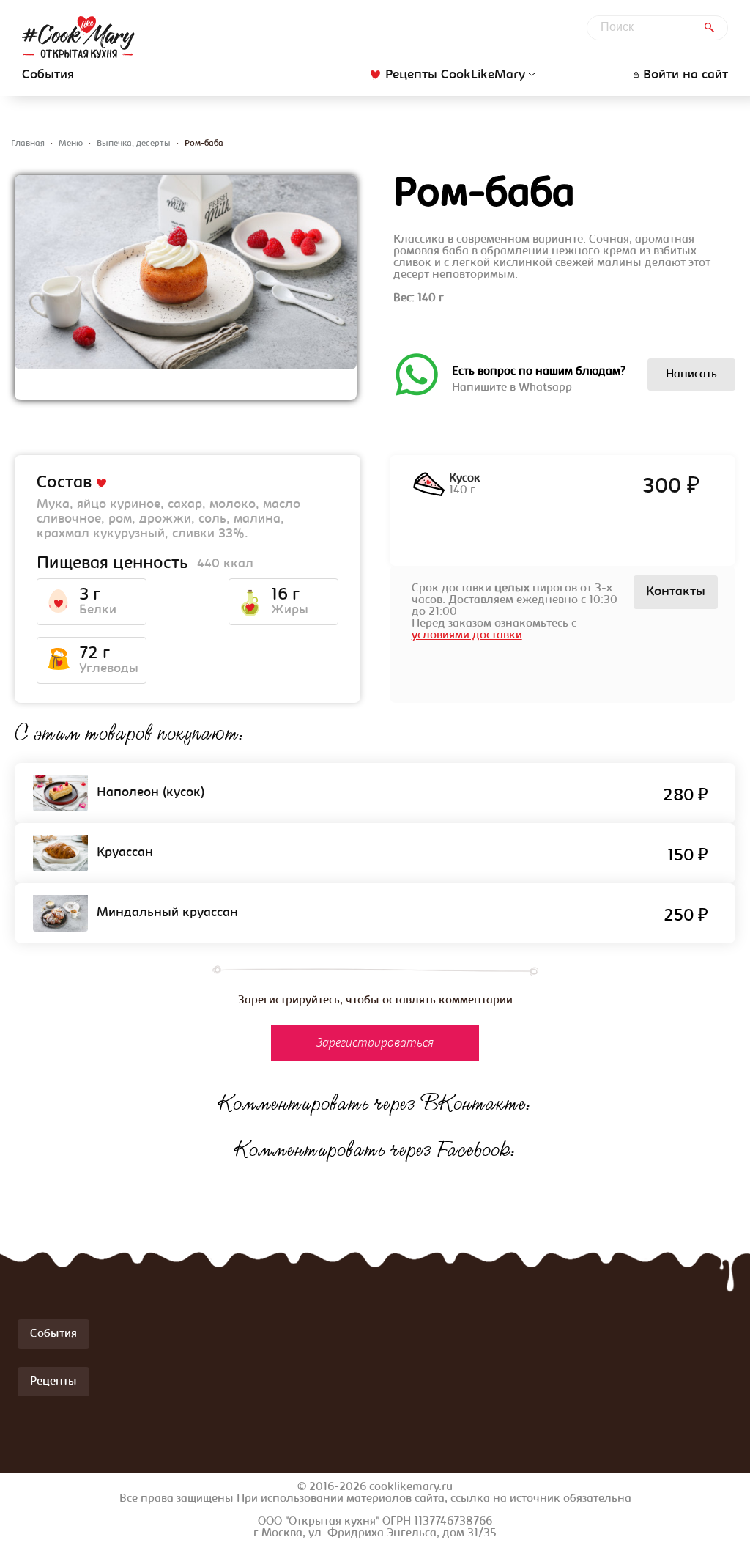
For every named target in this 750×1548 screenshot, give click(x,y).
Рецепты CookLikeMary (455, 75)
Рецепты (53, 1381)
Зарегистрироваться (375, 1042)
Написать (691, 374)
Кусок (464, 478)
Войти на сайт (685, 75)
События (48, 75)
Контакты (675, 592)
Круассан (125, 853)
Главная (28, 143)
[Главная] (78, 37)
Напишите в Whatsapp (538, 380)
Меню (71, 143)
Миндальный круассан (167, 913)
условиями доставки (467, 635)
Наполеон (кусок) (151, 793)
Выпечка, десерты (134, 143)
